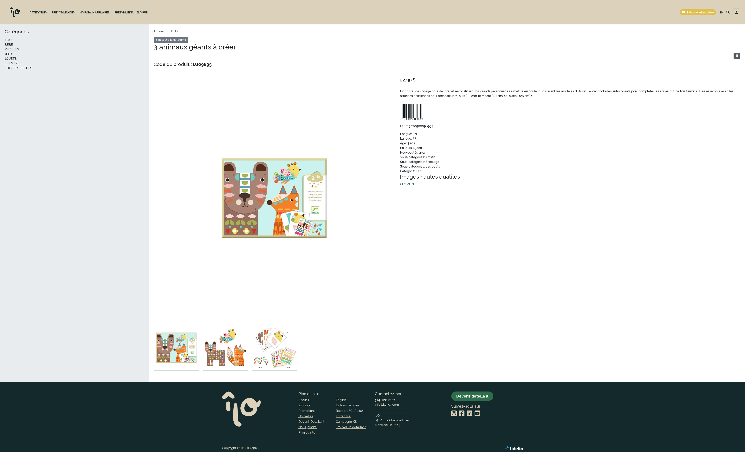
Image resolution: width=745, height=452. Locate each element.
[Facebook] (461, 413)
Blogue (142, 12)
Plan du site (306, 432)
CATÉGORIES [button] (38, 12)
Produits (304, 405)
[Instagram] (454, 413)
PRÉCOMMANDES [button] (63, 12)
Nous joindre (307, 427)
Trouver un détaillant (351, 427)
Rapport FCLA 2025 (350, 411)
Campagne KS (346, 421)
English (341, 400)
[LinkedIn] (469, 413)
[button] (728, 12)
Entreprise (343, 416)
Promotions (306, 411)
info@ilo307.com (387, 404)
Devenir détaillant (472, 396)
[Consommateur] (737, 56)
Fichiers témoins (348, 405)
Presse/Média (124, 12)
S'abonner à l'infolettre (700, 12)
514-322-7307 (385, 400)
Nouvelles (305, 416)
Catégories (17, 32)
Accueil (159, 31)
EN (721, 12)
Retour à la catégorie (171, 39)
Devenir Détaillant (311, 421)
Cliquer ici (407, 184)
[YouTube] (477, 413)
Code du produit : (173, 64)
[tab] (176, 348)
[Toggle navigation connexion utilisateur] (736, 12)
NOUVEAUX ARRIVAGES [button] (94, 12)
